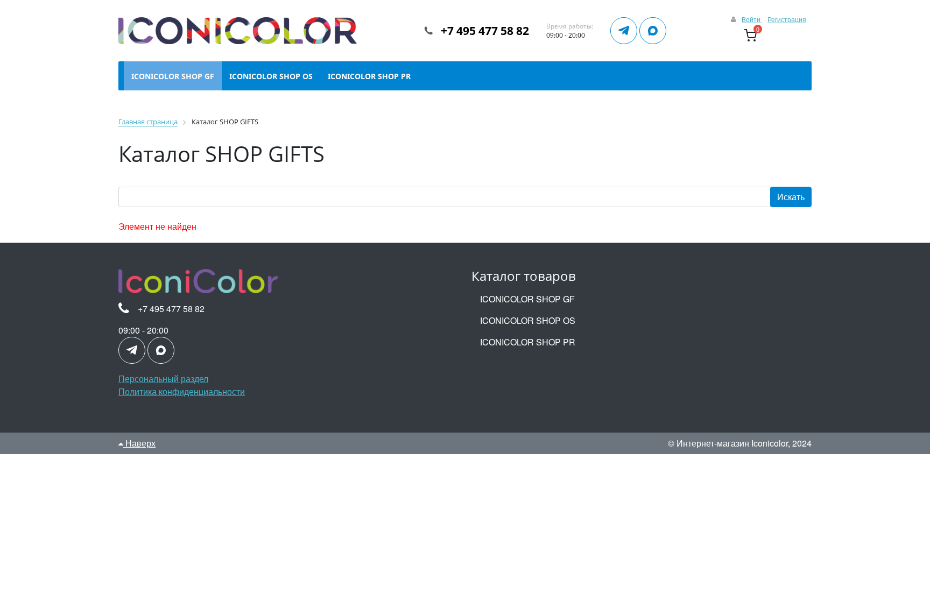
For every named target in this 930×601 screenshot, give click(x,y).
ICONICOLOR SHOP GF (527, 299)
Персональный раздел (163, 378)
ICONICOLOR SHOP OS (527, 320)
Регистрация (786, 19)
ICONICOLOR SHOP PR (527, 342)
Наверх (139, 443)
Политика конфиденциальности (181, 391)
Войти (752, 19)
